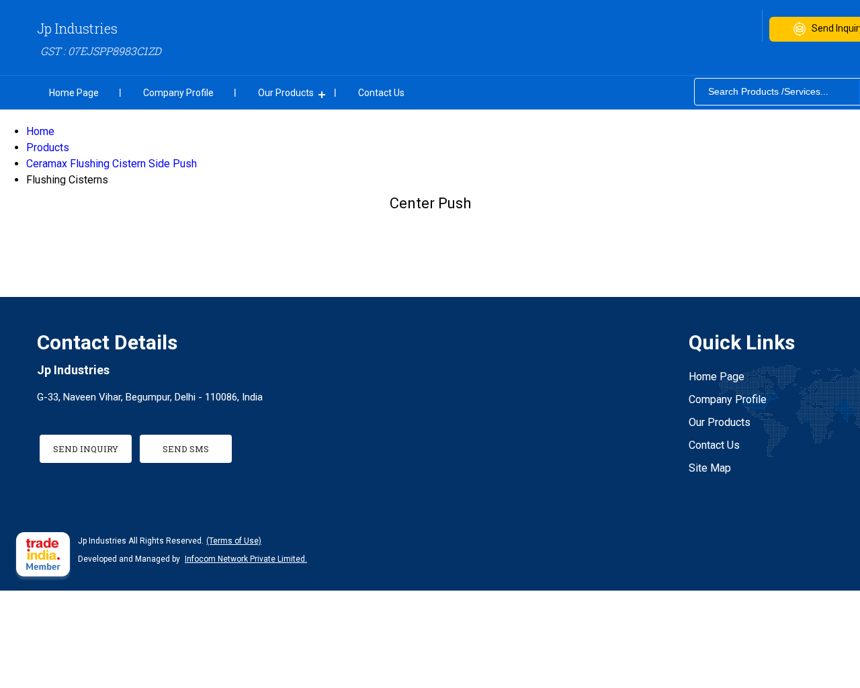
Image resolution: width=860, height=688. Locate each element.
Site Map (710, 468)
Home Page (74, 92)
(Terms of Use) (233, 541)
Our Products (286, 92)
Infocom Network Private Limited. (246, 559)
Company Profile (178, 92)
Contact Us (381, 92)
